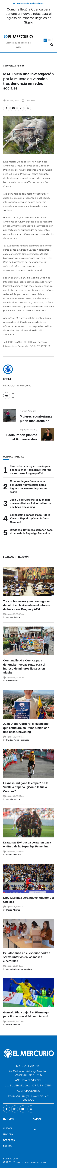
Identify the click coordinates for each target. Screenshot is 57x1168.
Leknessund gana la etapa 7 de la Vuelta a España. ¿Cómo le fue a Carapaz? (30, 519)
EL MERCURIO (10, 1158)
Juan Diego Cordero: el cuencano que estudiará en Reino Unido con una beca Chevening (30, 503)
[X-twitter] (31, 1108)
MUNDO (7, 1146)
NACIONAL (9, 1134)
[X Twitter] (20, 108)
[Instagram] (14, 1108)
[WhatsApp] (28, 108)
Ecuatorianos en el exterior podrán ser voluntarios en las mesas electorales (26, 957)
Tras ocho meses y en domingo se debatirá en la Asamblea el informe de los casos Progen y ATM (30, 470)
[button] (45, 40)
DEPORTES (9, 1140)
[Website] (13, 395)
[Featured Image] (28, 581)
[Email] (13, 108)
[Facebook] (6, 108)
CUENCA (7, 1128)
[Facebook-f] (6, 1108)
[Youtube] (22, 1108)
